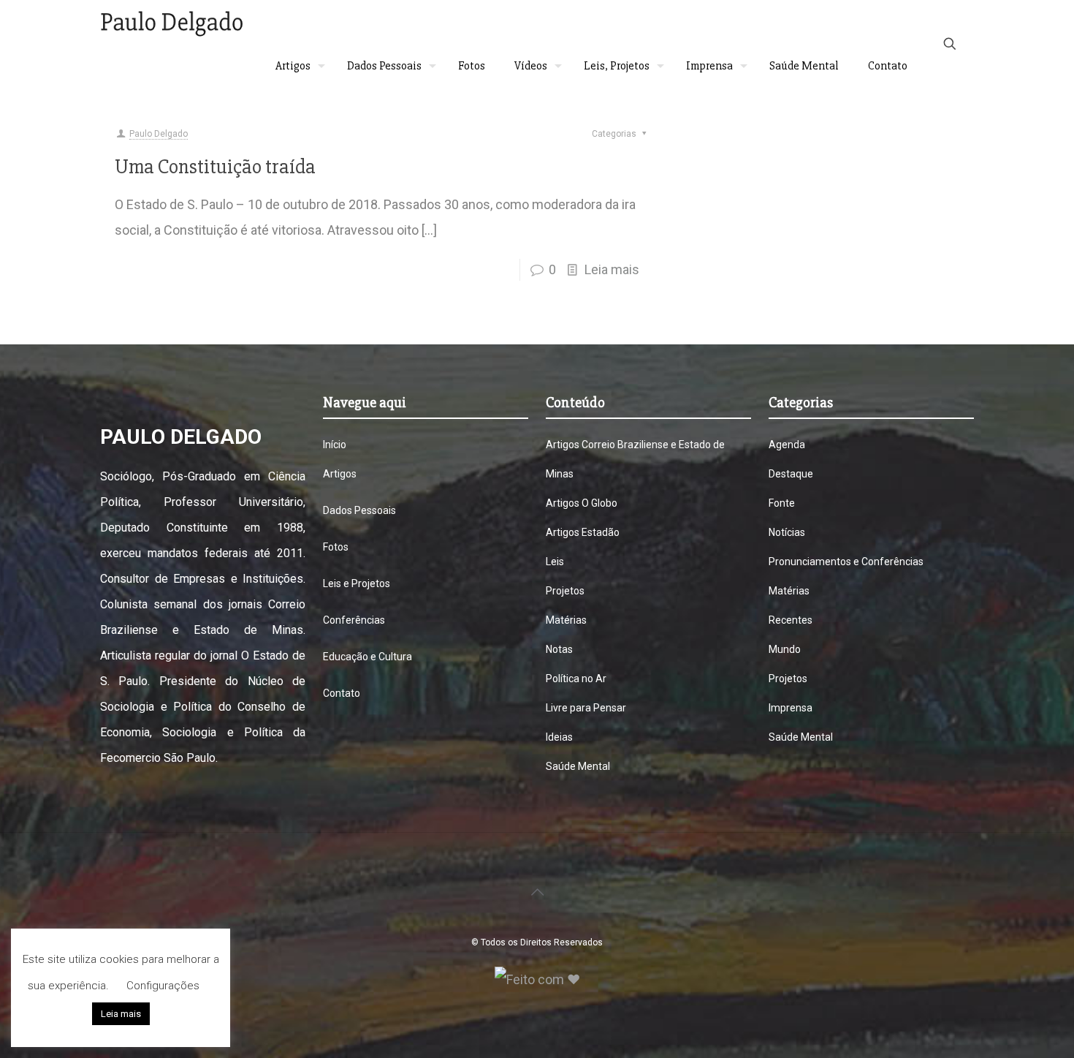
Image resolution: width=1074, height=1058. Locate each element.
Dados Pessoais (359, 510)
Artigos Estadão (583, 532)
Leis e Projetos (356, 583)
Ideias (559, 737)
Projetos (565, 591)
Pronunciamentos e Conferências (846, 561)
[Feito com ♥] (537, 979)
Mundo (785, 649)
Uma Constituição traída (215, 166)
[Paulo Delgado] (171, 22)
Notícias (787, 532)
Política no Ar (576, 678)
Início (334, 444)
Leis (555, 561)
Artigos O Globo (581, 503)
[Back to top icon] (537, 892)
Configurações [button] (162, 985)
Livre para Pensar (586, 708)
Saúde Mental (578, 766)
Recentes (790, 620)
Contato (341, 693)
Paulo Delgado (158, 134)
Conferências (354, 620)
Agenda (787, 444)
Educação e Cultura (367, 656)
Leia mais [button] (121, 1013)
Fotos (336, 547)
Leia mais (611, 269)
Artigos (340, 474)
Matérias (566, 620)
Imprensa (790, 708)
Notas (559, 649)
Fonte (782, 503)
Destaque (791, 474)
